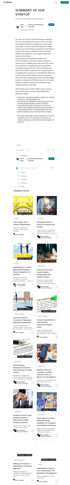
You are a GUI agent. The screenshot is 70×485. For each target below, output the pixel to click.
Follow (51, 24)
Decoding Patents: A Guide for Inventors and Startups (46, 224)
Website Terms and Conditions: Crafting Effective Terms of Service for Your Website (46, 373)
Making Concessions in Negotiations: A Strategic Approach (22, 466)
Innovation (40, 218)
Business (17, 218)
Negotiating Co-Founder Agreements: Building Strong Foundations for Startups (22, 270)
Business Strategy (42, 316)
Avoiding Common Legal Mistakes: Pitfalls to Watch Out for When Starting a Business (22, 418)
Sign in (56, 2)
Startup (18, 145)
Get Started (65, 2)
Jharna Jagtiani (43, 337)
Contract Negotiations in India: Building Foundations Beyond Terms (46, 323)
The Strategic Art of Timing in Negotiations (21, 223)
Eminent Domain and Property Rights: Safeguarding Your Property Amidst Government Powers (44, 273)
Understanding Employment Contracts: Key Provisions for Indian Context (22, 368)
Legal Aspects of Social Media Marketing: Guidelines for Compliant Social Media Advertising (46, 421)
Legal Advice (41, 266)
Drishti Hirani (22, 285)
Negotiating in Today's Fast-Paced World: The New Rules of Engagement (47, 470)
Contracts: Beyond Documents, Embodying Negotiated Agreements (22, 320)
